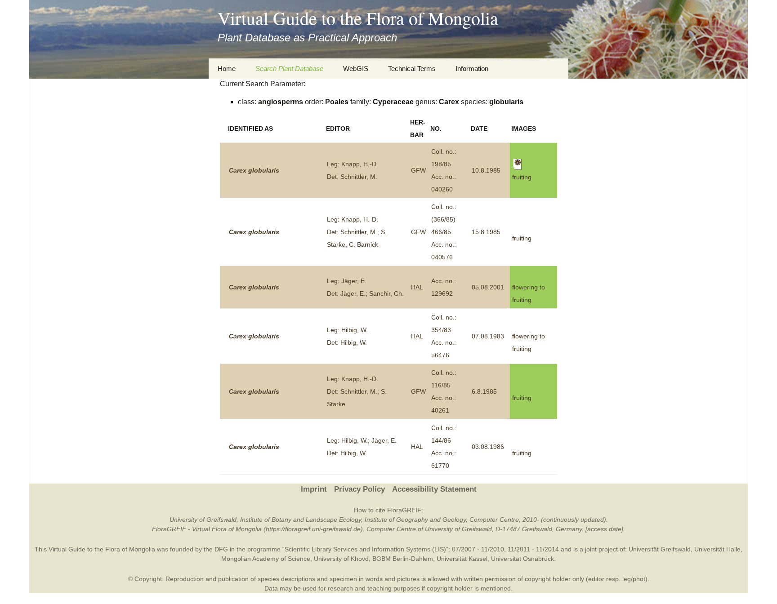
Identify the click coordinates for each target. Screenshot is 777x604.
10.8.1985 (486, 170)
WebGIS (355, 68)
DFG (221, 549)
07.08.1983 (488, 336)
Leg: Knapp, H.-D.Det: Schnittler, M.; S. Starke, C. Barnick (357, 232)
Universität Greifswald (660, 549)
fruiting (521, 238)
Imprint (314, 489)
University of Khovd (341, 558)
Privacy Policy (359, 489)
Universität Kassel (462, 558)
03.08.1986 (488, 446)
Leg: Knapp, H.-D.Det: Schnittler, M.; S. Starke (357, 391)
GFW (418, 170)
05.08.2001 (488, 287)
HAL (417, 287)
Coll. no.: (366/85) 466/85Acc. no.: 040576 (443, 232)
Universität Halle (717, 549)
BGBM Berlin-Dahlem (402, 558)
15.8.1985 (486, 231)
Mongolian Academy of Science (265, 558)
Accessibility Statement (434, 489)
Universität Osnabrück (522, 558)
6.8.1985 (484, 391)
